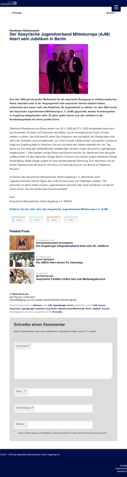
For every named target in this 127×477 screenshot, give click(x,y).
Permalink (57, 311)
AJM (49, 305)
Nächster (111, 12)
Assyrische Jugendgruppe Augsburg (27, 308)
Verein (70, 305)
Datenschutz (121, 468)
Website (20, 423)
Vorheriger (16, 12)
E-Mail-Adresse (24, 407)
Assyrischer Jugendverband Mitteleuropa (65, 308)
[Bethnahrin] (9, 3)
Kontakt (123, 465)
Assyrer (102, 305)
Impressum (122, 471)
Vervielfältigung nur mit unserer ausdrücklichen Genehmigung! (43, 299)
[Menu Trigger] (116, 7)
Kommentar (22, 346)
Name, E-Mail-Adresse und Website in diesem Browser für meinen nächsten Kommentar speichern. (62, 432)
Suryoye (106, 308)
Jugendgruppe (59, 305)
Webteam (37, 305)
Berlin (88, 308)
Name (21, 391)
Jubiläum (96, 308)
